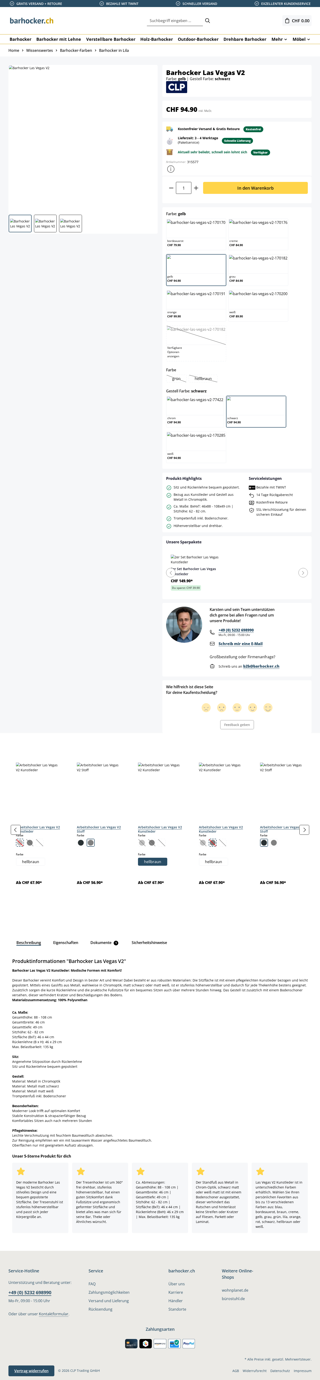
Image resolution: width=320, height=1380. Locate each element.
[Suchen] (207, 20)
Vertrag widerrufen (31, 1370)
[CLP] (176, 86)
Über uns (176, 1283)
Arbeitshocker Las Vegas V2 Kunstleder (38, 829)
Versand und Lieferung (109, 1300)
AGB (235, 1371)
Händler (175, 1300)
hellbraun (206, 379)
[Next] (303, 572)
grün (179, 379)
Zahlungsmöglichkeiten (109, 1292)
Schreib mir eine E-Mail (241, 643)
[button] (171, 169)
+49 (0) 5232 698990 (236, 630)
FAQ (92, 1283)
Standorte (177, 1309)
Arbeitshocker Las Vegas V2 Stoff (99, 829)
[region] (160, 830)
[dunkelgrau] (81, 843)
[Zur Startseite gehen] (31, 20)
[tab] (16, 743)
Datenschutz (280, 1371)
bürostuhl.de (233, 1298)
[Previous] (170, 572)
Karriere (175, 1292)
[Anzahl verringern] (171, 188)
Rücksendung (100, 1309)
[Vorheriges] (16, 830)
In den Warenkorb (255, 188)
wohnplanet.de (235, 1290)
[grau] (91, 843)
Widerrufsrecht (255, 1371)
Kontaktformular (53, 1313)
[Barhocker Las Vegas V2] (83, 138)
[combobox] (175, 20)
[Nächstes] (304, 830)
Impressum (303, 1371)
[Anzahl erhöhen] (196, 188)
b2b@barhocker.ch (261, 666)
